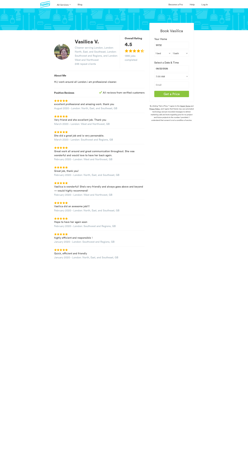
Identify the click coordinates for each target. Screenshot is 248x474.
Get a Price (172, 94)
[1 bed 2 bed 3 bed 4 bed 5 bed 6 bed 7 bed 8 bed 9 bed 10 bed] (163, 53)
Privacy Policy (154, 109)
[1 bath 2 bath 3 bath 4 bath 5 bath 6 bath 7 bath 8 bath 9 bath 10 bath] (180, 53)
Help (192, 4)
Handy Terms (185, 106)
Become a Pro (175, 4)
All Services (63, 4)
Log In (205, 4)
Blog (80, 4)
